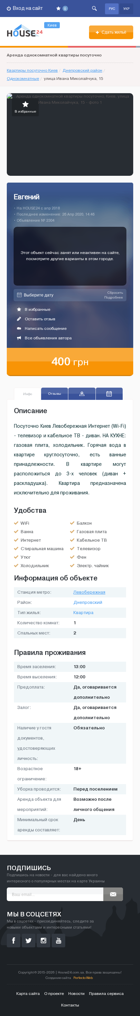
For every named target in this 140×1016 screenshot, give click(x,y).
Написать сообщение (45, 328)
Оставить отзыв (39, 319)
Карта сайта (28, 993)
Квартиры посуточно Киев (32, 70)
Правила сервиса (106, 993)
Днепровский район (82, 70)
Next (127, 134)
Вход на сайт (27, 8)
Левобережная (89, 592)
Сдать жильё (113, 32)
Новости (76, 993)
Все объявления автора (48, 338)
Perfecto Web (83, 978)
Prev (12, 134)
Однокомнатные (23, 78)
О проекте (54, 993)
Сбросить (115, 292)
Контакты (70, 1005)
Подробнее (113, 297)
